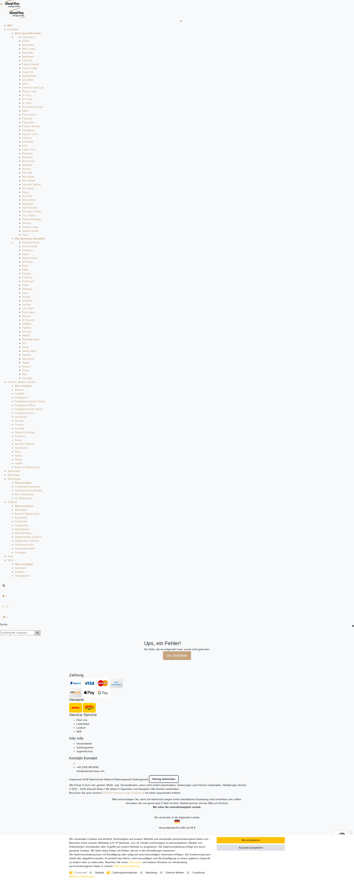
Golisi (25, 285)
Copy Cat (27, 71)
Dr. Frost (27, 99)
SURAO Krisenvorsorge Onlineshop (123, 792)
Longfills (19, 393)
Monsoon (27, 153)
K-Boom (27, 137)
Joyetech (27, 300)
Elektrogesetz (140, 779)
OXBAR (26, 323)
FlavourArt (28, 122)
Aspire (26, 254)
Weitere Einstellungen (82, 876)
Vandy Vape (29, 350)
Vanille (18, 463)
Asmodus (27, 250)
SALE (10, 560)
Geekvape (28, 281)
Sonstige (27, 378)
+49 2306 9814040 (88, 767)
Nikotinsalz (21, 416)
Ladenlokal (83, 723)
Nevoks (26, 316)
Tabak (18, 459)
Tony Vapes (29, 215)
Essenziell (81, 872)
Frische (19, 424)
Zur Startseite (177, 655)
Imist (25, 292)
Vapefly (26, 354)
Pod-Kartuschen (24, 544)
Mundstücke (22, 529)
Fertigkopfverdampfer (27, 486)
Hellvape (27, 288)
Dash (25, 83)
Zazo (25, 234)
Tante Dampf (29, 207)
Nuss (18, 451)
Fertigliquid (21, 397)
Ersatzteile (21, 517)
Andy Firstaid (29, 246)
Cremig (19, 420)
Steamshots (29, 199)
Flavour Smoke (31, 126)
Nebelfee (27, 164)
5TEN (25, 40)
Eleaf (25, 265)
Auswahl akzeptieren (251, 847)
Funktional (198, 872)
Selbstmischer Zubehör (28, 536)
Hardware (20, 567)
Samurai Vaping (31, 184)
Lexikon (81, 727)
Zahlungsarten (85, 747)
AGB (85, 779)
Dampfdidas (29, 75)
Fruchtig (19, 428)
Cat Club (27, 60)
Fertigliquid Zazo (24, 412)
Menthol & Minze (24, 443)
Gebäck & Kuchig (25, 432)
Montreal (27, 157)
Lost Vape (28, 308)
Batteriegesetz (123, 779)
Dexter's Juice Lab (33, 87)
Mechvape (28, 312)
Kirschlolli (27, 141)
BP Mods (27, 261)
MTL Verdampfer (24, 494)
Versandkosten (129, 785)
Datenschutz (96, 779)
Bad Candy (28, 48)
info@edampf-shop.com (91, 771)
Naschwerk (21, 447)
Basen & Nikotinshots (27, 467)
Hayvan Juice (30, 133)
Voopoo (26, 366)
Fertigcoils (21, 521)
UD (24, 343)
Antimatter (28, 44)
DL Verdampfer (23, 498)
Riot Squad (28, 180)
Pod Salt (27, 172)
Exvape (26, 273)
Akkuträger (13, 474)
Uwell (25, 347)
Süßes (18, 455)
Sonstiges (20, 552)
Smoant (26, 331)
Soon (10, 556)
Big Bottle (27, 52)
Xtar (24, 374)
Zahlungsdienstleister (124, 872)
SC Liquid (27, 188)
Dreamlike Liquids (32, 106)
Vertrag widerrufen (163, 778)
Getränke (20, 436)
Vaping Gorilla (30, 230)
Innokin (26, 296)
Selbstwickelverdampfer (28, 490)
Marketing (151, 872)
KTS (24, 145)
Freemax (27, 277)
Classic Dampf (30, 64)
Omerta (26, 168)
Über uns (82, 719)
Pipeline (26, 327)
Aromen (19, 389)
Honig (18, 440)
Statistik (99, 872)
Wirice (25, 370)
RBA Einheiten (23, 533)
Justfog (26, 304)
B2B (79, 731)
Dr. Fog (26, 95)
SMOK (26, 335)
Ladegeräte (21, 525)
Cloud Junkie (29, 68)
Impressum (75, 779)
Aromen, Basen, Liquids (21, 381)
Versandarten (84, 743)
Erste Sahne (29, 114)
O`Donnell (28, 319)
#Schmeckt (28, 37)
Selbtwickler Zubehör (27, 540)
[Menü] (348, 833)
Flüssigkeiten (22, 575)
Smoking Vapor (31, 339)
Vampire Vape (30, 226)
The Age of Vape (31, 211)
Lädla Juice (28, 149)
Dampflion (28, 79)
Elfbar (25, 110)
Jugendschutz (85, 751)
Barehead (28, 56)
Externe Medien (175, 872)
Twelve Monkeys (31, 219)
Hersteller (13, 29)
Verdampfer (14, 478)
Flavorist (27, 118)
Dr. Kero (27, 102)
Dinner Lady (29, 91)
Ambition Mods (30, 242)
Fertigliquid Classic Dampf (30, 401)
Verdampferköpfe (25, 548)
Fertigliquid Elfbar (25, 405)
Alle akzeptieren (251, 840)
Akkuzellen (21, 509)
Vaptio (25, 362)
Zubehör (12, 502)
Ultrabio (26, 223)
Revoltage (28, 176)
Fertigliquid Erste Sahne (29, 409)
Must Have (28, 161)
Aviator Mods (29, 257)
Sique (25, 192)
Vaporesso (28, 358)
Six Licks (27, 195)
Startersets (13, 471)
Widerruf (109, 779)
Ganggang (28, 130)
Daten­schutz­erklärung (126, 866)
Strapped (27, 203)
